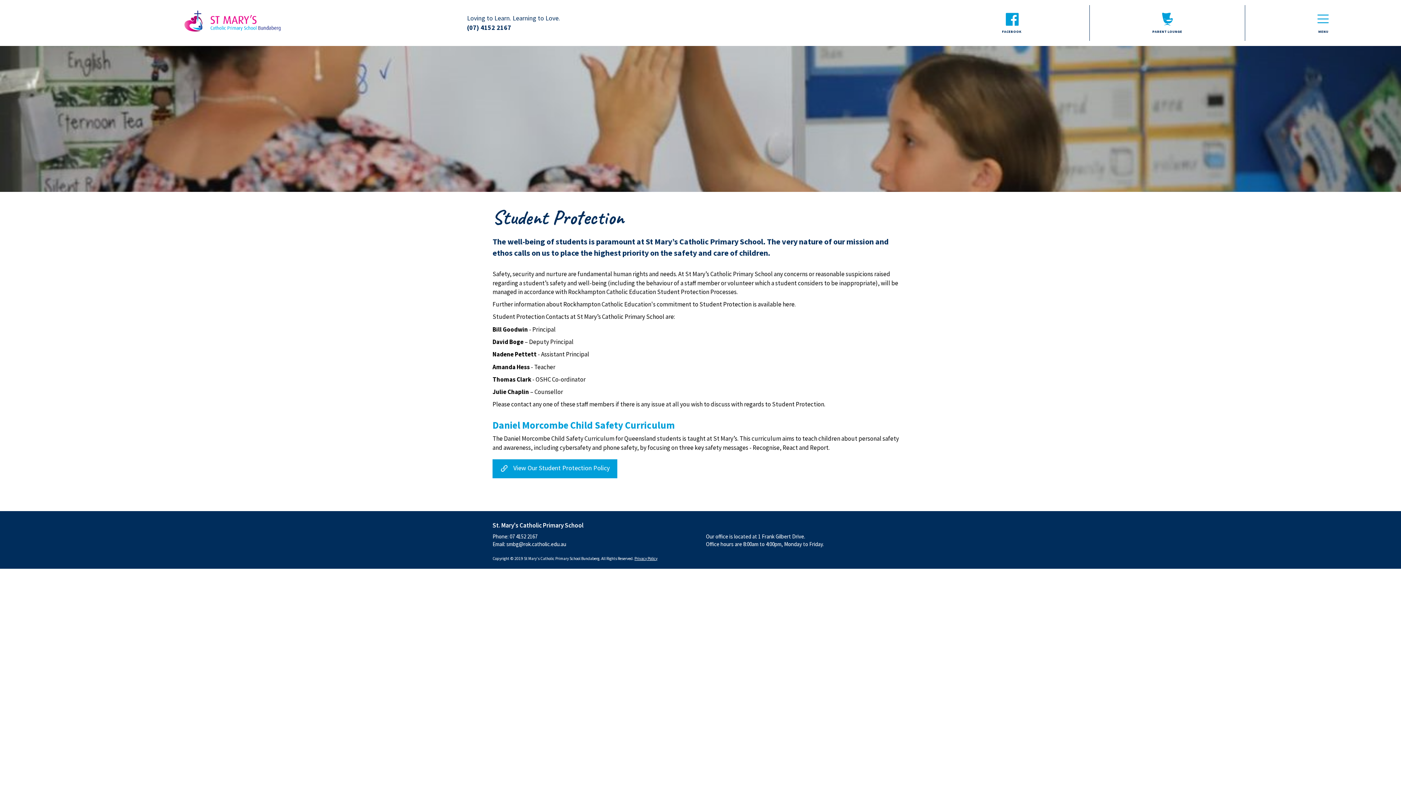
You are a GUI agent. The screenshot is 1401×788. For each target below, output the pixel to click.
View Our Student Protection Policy (562, 468)
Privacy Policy (645, 558)
